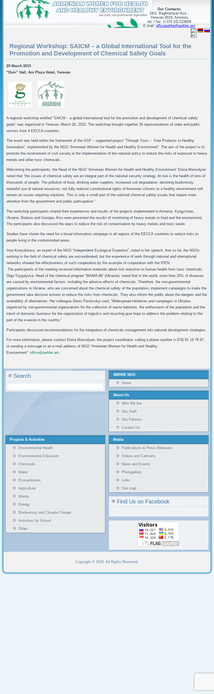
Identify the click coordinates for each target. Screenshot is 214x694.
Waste (23, 496)
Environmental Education (38, 456)
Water (23, 472)
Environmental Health (35, 448)
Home (126, 383)
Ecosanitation (29, 480)
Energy (24, 504)
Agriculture (27, 488)
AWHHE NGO (124, 374)
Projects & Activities (27, 439)
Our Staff (129, 411)
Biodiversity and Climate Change (44, 512)
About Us (121, 395)
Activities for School (34, 520)
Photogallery (132, 472)
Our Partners (132, 419)
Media (118, 439)
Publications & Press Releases (147, 448)
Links (126, 480)
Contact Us (131, 427)
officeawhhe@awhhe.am (175, 26)
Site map (129, 488)
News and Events (136, 464)
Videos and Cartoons (138, 456)
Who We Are (132, 403)
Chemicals (26, 464)
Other (22, 529)
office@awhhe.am (44, 352)
